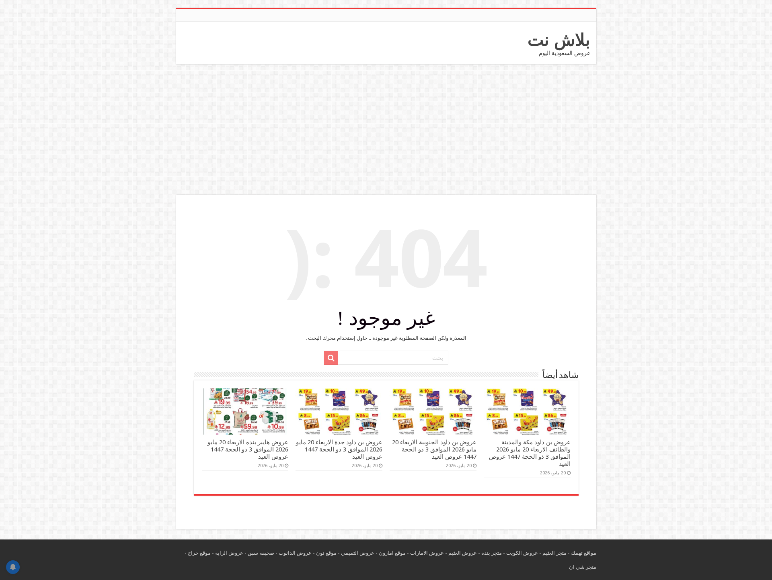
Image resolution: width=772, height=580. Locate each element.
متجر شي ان (582, 567)
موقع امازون (392, 553)
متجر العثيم (554, 553)
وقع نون (325, 553)
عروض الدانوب (295, 553)
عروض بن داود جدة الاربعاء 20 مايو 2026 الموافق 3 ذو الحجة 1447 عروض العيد (339, 449)
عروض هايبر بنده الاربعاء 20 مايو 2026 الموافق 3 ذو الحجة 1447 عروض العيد (247, 449)
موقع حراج (199, 553)
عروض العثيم (462, 553)
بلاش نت (559, 39)
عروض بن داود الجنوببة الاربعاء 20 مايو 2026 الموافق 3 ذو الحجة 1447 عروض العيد (434, 449)
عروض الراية (229, 553)
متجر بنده (491, 553)
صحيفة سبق (261, 553)
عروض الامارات (427, 553)
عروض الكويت (522, 553)
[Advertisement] (386, 130)
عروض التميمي (357, 553)
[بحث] (331, 358)
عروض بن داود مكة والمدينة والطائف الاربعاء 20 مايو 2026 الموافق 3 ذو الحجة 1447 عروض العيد (530, 453)
